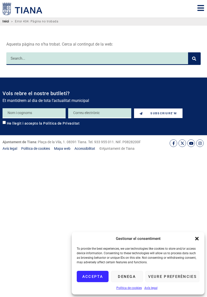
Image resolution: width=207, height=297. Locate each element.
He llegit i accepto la (43, 123)
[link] (22, 9)
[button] (196, 238)
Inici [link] (6, 21)
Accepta (92, 276)
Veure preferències (172, 276)
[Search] (194, 58)
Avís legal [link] (151, 288)
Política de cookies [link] (129, 288)
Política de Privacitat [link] (61, 123)
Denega (127, 276)
